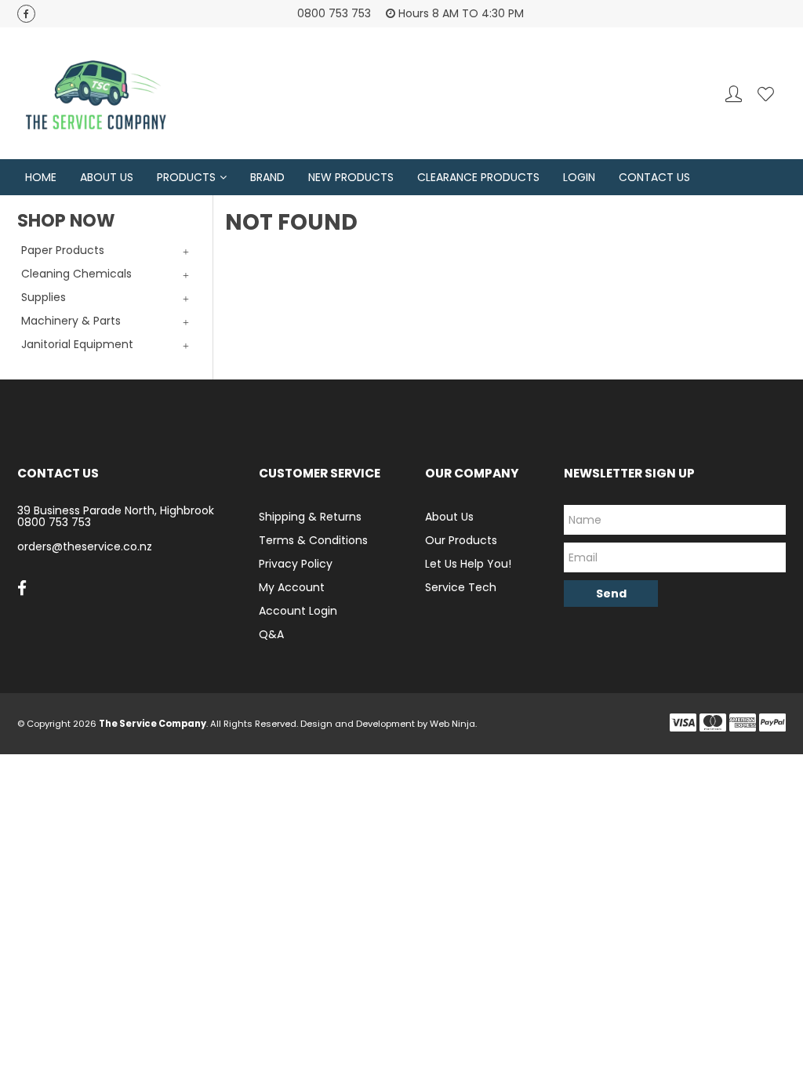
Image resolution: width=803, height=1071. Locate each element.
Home (40, 177)
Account (733, 93)
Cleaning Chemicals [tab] (76, 273)
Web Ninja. (453, 723)
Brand (267, 177)
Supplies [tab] (43, 297)
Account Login (298, 611)
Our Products (461, 540)
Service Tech (460, 587)
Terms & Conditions (313, 540)
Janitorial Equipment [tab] (77, 344)
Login (579, 177)
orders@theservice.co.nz (84, 546)
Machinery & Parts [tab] (71, 321)
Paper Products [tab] (62, 250)
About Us (106, 177)
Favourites (766, 93)
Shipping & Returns (310, 517)
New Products (351, 177)
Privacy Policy (295, 564)
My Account (292, 587)
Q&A (271, 634)
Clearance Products (478, 177)
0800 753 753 (54, 522)
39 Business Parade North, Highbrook (115, 510)
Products (186, 177)
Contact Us (654, 177)
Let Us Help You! (468, 564)
